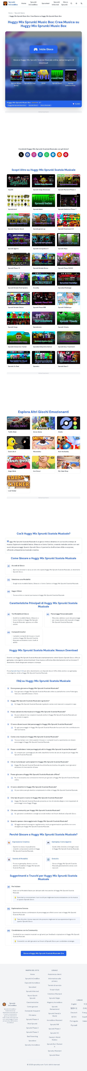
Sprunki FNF (54, 1024)
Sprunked (45, 3)
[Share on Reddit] (59, 154)
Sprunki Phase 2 (32, 1028)
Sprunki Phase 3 (32, 1032)
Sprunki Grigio (54, 998)
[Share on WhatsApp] (46, 154)
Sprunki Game (20, 13)
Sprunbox (32, 1041)
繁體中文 (74, 1008)
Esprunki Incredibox (32, 983)
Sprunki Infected (56, 3)
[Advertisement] (43, 128)
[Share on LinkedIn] (40, 154)
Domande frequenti (32, 1011)
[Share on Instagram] (33, 154)
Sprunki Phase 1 (54, 1029)
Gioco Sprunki (64, 3)
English (74, 1004)
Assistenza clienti (54, 974)
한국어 (73, 1017)
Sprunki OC (54, 1033)
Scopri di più (54, 989)
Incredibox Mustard (54, 1020)
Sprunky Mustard (54, 1051)
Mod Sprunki (32, 1024)
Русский (74, 1025)
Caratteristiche (32, 1002)
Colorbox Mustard (55, 994)
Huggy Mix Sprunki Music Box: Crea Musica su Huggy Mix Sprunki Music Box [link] (36, 16)
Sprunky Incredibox (32, 1045)
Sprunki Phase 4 (32, 1019)
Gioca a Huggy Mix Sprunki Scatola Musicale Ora (43, 953)
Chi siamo (32, 1015)
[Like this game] (73, 104)
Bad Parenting (32, 1036)
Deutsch (74, 1012)
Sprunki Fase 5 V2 (17, 671)
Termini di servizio (54, 985)
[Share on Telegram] (53, 154)
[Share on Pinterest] (65, 154)
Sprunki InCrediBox (33, 3)
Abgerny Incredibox (54, 1002)
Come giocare (32, 1007)
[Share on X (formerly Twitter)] (21, 154)
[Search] (71, 3)
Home (23, 3)
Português (74, 1021)
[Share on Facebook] (27, 154)
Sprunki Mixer (54, 1055)
